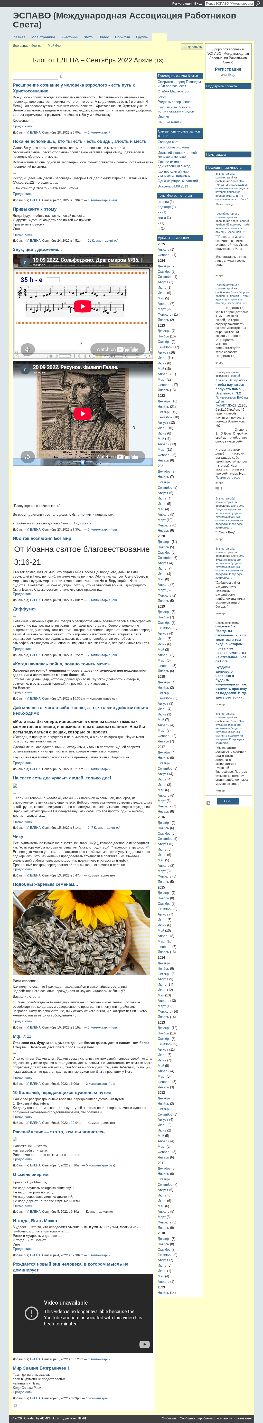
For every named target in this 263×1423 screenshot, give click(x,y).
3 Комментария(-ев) (102, 600)
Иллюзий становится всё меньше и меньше (177, 155)
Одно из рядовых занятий (178, 181)
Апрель (163, 249)
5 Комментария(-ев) (102, 1027)
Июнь (162, 293)
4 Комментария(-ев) (102, 200)
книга (162, 218)
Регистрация (182, 3)
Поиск (258, 3)
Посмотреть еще (227, 477)
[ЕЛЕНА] (21, 69)
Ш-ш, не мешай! (170, 122)
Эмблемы (169, 1418)
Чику (18, 836)
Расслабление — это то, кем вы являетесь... (60, 1131)
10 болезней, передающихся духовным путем (62, 1092)
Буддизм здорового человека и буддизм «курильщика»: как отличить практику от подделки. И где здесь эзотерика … (231, 682)
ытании (163, 202)
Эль (218, 173)
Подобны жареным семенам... (45, 884)
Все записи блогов (27, 46)
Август (163, 282)
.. (159, 228)
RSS (15, 1406)
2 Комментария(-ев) (102, 655)
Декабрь (164, 266)
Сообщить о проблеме (196, 1418)
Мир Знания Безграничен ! (41, 1368)
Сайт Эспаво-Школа (173, 147)
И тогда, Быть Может (35, 1220)
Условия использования (234, 1418)
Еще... (228, 801)
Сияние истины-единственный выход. (175, 164)
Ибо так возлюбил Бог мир (42, 538)
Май (161, 298)
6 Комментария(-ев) (102, 529)
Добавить (195, 47)
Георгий (220, 213)
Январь (163, 320)
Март (162, 309)
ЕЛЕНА (35, 132)
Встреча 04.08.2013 (173, 186)
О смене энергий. (31, 1174)
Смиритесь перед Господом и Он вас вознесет (179, 84)
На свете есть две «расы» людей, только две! (62, 777)
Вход (198, 3)
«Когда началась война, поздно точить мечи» (61, 663)
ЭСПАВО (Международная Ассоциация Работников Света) (124, 20)
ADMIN (45, 1418)
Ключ (162, 96)
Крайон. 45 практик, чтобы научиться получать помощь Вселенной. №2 (232, 228)
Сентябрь (165, 277)
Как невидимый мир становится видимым (174, 173)
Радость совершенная (175, 102)
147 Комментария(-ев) (104, 828)
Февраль (164, 255)
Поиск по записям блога (62, 76)
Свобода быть (169, 142)
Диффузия (24, 608)
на (159, 212)
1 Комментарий (99, 132)
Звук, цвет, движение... (37, 249)
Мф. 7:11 (22, 1036)
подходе (164, 207)
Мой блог (55, 46)
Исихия (163, 117)
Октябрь (164, 272)
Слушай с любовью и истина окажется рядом (176, 109)
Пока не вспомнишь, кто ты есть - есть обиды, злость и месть (79, 141)
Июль (162, 287)
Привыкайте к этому (35, 209)
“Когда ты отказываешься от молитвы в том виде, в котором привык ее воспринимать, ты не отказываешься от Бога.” (232, 192)
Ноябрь (163, 336)
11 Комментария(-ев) (103, 240)
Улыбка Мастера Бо (173, 91)
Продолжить (22, 126)
